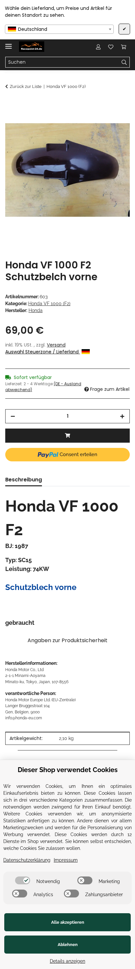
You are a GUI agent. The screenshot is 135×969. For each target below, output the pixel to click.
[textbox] (59, 29)
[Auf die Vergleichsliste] (99, 120)
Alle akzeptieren (67, 922)
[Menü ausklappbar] (8, 43)
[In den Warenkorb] (10, 104)
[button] (98, 46)
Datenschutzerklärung (26, 860)
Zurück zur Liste (26, 86)
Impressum (66, 860)
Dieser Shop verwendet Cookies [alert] (68, 770)
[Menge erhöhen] (122, 416)
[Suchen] (124, 62)
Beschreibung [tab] (23, 479)
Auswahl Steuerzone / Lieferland (42, 351)
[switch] (22, 880)
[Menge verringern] (13, 416)
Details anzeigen (67, 961)
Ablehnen (68, 944)
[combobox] (59, 29)
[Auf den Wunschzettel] (116, 120)
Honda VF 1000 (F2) (49, 303)
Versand (56, 345)
